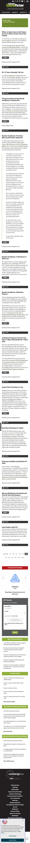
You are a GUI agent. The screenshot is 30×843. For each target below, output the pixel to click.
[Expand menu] (27, 2)
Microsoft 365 (23, 12)
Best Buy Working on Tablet (12, 428)
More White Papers (9, 761)
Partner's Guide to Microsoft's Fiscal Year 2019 (14, 697)
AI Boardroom (15, 785)
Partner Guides (15, 673)
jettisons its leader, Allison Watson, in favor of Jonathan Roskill (14, 144)
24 (26, 554)
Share (6, 67)
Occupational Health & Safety (15, 804)
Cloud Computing (6, 12)
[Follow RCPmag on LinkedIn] (13, 1)
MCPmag (15, 800)
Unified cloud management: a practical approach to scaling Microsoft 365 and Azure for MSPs (14, 756)
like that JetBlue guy (20, 301)
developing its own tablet (9, 436)
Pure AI (15, 807)
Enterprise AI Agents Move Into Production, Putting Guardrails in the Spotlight (15, 655)
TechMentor (15, 815)
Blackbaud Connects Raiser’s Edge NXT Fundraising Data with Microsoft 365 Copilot (14, 649)
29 (19, 557)
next (25, 577)
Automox (15, 587)
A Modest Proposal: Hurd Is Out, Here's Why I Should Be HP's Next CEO (15, 340)
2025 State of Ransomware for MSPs (13, 740)
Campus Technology (15, 794)
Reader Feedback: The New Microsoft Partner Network (12, 137)
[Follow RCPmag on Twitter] (15, 1)
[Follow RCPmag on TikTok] (17, 1)
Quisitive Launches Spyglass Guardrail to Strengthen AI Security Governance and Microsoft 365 (14, 666)
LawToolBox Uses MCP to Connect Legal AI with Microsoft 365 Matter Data (15, 643)
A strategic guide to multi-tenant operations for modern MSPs (15, 750)
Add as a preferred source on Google (16, 8)
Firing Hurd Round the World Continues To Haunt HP (13, 99)
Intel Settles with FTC (10, 527)
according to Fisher (8, 367)
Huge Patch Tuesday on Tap (12, 387)
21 (16, 554)
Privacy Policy (15, 616)
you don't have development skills (16, 509)
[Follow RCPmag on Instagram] (19, 1)
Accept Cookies (12, 840)
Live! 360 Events (15, 798)
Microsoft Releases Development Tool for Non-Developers (14, 494)
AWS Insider (15, 789)
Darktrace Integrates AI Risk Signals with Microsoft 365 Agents (14, 660)
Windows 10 (15, 12)
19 (10, 554)
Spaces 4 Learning (15, 813)
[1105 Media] (15, 779)
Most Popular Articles (15, 639)
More (4, 57)
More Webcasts (8, 731)
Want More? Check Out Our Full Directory (15, 593)
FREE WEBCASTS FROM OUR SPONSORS (15, 706)
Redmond (15, 809)
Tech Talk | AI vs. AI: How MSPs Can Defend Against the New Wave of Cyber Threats (15, 727)
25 (6, 557)
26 (9, 557)
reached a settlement (11, 529)
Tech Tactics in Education (15, 818)
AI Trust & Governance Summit (11, 711)
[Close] (23, 820)
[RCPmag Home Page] (15, 4)
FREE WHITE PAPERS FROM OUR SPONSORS (15, 736)
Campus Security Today (15, 791)
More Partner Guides (9, 701)
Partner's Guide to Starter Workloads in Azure (14, 692)
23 (23, 554)
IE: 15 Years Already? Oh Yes (12, 72)
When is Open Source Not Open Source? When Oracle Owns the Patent (14, 34)
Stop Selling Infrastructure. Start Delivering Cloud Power (15, 722)
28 (15, 557)
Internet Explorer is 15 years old (13, 75)
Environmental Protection (15, 796)
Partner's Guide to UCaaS (10, 688)
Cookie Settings (12, 835)
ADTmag (15, 787)
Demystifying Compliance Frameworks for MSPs (14, 745)
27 (12, 557)
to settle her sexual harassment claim (16, 111)
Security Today (15, 811)
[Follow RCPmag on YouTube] (22, 1)
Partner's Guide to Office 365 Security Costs (13, 683)
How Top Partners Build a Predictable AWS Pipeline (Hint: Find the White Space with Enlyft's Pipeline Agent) (15, 716)
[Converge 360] (15, 774)
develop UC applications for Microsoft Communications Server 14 (15, 477)
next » (22, 557)
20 (13, 554)
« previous (5, 554)
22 (19, 554)
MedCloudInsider (15, 802)
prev (3, 577)
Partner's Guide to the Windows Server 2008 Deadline (14, 678)
